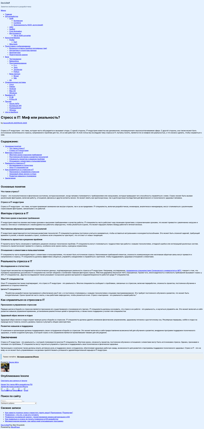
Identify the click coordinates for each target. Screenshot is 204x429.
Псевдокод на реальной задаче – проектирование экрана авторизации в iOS (37, 417)
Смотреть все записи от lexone (14, 381)
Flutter (11, 40)
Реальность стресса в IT (15, 163)
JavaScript (18, 69)
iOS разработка (11, 16)
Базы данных (14, 74)
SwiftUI (12, 29)
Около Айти (14, 362)
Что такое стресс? (17, 148)
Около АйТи (14, 103)
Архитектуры (15, 52)
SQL (15, 78)
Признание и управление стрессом (24, 172)
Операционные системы (15, 82)
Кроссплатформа (12, 38)
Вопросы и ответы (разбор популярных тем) (28, 48)
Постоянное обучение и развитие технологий (28, 157)
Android (12, 89)
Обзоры (12, 110)
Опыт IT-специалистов (18, 167)
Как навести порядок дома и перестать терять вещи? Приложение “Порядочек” (39, 413)
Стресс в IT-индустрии (18, 150)
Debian (12, 86)
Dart (15, 42)
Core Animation (15, 31)
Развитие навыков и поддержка (22, 176)
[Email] (20, 390)
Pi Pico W (13, 99)
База (7, 57)
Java (15, 67)
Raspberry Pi (10, 95)
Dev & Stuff (5, 3)
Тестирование (15, 59)
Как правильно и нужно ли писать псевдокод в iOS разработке (31, 419)
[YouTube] (3, 390)
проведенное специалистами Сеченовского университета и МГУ (153, 270)
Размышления (15, 108)
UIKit (11, 27)
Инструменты (15, 33)
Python (16, 72)
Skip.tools (13, 44)
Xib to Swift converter (22, 35)
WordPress (15, 427)
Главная (8, 14)
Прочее (8, 101)
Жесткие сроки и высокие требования (25, 155)
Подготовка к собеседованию (17, 46)
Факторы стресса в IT (14, 153)
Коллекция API (15, 106)
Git (10, 80)
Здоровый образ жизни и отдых (22, 174)
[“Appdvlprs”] (26, 390)
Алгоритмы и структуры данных (23, 50)
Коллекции (18, 21)
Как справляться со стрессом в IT (19, 170)
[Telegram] (14, 390)
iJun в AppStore (11, 112)
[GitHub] (9, 390)
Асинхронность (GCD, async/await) (28, 25)
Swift (11, 18)
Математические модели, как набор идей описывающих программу (34, 421)
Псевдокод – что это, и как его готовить (22, 415)
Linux (11, 84)
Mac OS (12, 91)
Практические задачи (18, 55)
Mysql (16, 76)
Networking (14, 61)
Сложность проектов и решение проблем (27, 159)
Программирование (17, 63)
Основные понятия (13, 146)
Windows (13, 93)
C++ (15, 65)
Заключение (10, 178)
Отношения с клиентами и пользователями (27, 161)
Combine (17, 23)
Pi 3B (11, 97)
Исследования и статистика (21, 165)
